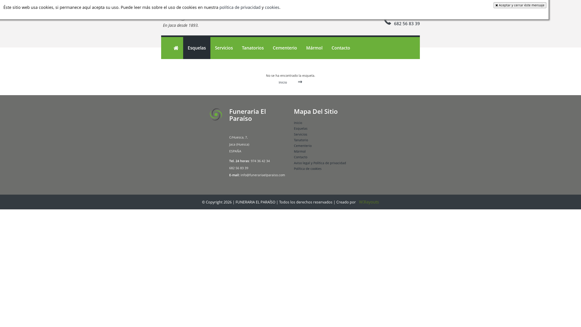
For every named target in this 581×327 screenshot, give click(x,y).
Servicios (224, 48)
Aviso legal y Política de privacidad (320, 163)
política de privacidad (240, 7)
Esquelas (197, 48)
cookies (272, 7)
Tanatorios (253, 48)
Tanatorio (301, 140)
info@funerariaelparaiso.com (263, 175)
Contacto (341, 48)
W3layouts (369, 202)
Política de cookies (308, 168)
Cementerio (285, 48)
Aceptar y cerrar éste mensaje (521, 5)
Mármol (314, 48)
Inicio (283, 82)
